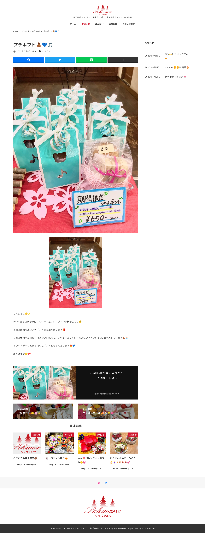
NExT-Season (148, 528)
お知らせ (46, 51)
